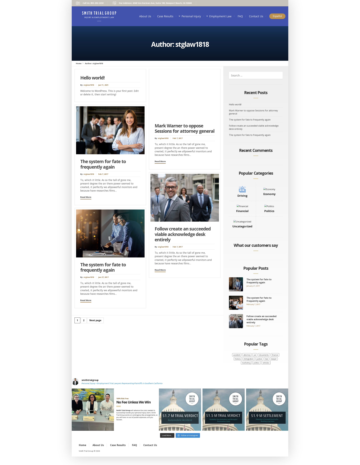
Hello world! (92, 78)
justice (259, 359)
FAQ (240, 16)
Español (277, 16)
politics (256, 363)
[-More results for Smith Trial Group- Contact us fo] (267, 410)
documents (264, 355)
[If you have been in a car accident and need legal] (180, 410)
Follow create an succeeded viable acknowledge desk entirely (183, 234)
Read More (85, 197)
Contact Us (256, 16)
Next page (95, 320)
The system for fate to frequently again (103, 164)
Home (78, 63)
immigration (249, 359)
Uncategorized (242, 226)
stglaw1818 (89, 85)
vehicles (266, 363)
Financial (242, 211)
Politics (269, 211)
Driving (242, 196)
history (238, 359)
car (255, 355)
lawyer (274, 359)
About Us (145, 16)
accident (236, 355)
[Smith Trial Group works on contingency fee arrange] (136, 410)
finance (275, 355)
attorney (246, 355)
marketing (246, 363)
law (266, 359)
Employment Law (220, 16)
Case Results (165, 16)
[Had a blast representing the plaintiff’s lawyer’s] (93, 410)
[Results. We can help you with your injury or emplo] (223, 410)
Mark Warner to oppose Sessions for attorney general (184, 128)
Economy (269, 194)
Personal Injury (191, 16)
